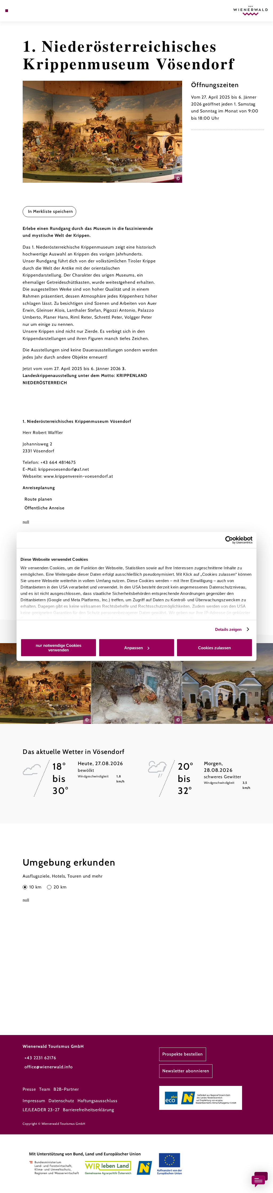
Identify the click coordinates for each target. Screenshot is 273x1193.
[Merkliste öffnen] (23, 10)
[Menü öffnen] (6, 10)
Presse (29, 1089)
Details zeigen (228, 629)
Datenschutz (61, 1100)
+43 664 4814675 (58, 462)
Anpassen (133, 648)
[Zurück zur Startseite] (250, 10)
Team (44, 1089)
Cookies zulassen (214, 648)
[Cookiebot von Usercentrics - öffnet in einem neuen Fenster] (229, 540)
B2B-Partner (66, 1089)
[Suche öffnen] (28, 10)
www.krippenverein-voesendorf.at (78, 476)
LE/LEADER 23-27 (41, 1109)
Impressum (34, 1100)
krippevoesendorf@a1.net (63, 469)
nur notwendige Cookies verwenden (58, 647)
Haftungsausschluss (98, 1100)
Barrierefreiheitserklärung (88, 1109)
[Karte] (17, 10)
